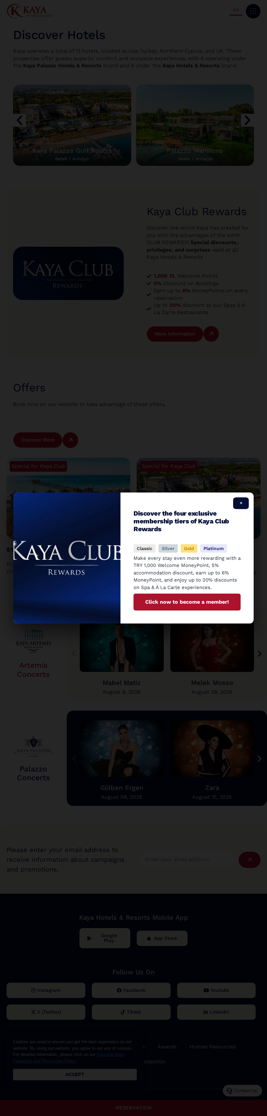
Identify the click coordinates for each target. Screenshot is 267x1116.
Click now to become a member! (187, 602)
